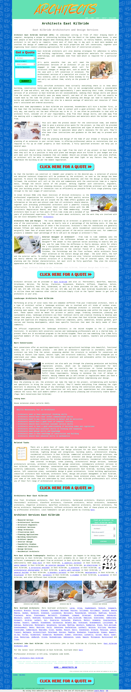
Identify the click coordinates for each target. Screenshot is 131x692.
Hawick (86, 637)
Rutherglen (28, 625)
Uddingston (68, 637)
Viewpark (112, 608)
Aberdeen (112, 627)
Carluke (62, 625)
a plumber (74, 575)
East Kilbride (60, 282)
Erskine (94, 630)
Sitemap (15, 675)
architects (57, 51)
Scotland (51, 608)
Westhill (80, 625)
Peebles (71, 632)
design (104, 176)
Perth (49, 627)
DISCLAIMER (112, 18)
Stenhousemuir (20, 627)
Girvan (99, 635)
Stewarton (47, 635)
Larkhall (82, 627)
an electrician (91, 565)
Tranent (17, 632)
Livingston (56, 613)
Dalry (74, 630)
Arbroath (92, 613)
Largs (72, 608)
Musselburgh (80, 613)
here (92, 510)
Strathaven (99, 615)
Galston (92, 627)
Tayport (25, 623)
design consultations (24, 476)
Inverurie (54, 620)
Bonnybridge (60, 618)
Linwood (75, 615)
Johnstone (58, 627)
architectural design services (90, 462)
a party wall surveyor (69, 570)
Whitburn (18, 618)
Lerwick (105, 610)
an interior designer (55, 565)
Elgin (99, 625)
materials (99, 128)
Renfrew (70, 625)
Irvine (44, 637)
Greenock (45, 613)
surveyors (47, 575)
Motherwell (40, 625)
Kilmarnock (35, 635)
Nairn (106, 635)
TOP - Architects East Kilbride (28, 658)
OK (107, 691)
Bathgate (27, 632)
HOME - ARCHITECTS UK (65, 667)
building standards (42, 155)
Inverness (77, 635)
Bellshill (52, 615)
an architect (70, 65)
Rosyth (67, 630)
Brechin (27, 610)
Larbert (37, 620)
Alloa (79, 608)
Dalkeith (35, 613)
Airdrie (28, 620)
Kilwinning (48, 618)
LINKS (92, 18)
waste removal (20, 565)
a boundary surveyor (57, 572)
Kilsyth (112, 613)
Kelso (28, 615)
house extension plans (84, 476)
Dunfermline (70, 627)
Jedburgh (35, 637)
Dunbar (25, 613)
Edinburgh (111, 615)
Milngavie (95, 637)
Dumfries (103, 613)
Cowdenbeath (90, 608)
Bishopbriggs (55, 637)
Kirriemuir (95, 610)
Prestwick (18, 615)
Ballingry (68, 613)
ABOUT (98, 18)
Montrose (40, 627)
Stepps (104, 632)
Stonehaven (46, 623)
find (22, 500)
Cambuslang (111, 618)
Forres (36, 610)
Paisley (73, 610)
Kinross (62, 632)
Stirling (102, 627)
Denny (31, 627)
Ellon (51, 630)
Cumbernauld (31, 630)
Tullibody (83, 610)
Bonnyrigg (24, 637)
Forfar (25, 635)
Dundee (59, 630)
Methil (87, 620)
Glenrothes (99, 618)
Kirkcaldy (65, 620)
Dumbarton (90, 625)
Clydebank (64, 615)
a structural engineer (39, 568)
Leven (78, 637)
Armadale (96, 620)
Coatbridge (19, 630)
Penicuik (104, 630)
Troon (16, 639)
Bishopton (81, 632)
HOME (86, 18)
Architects (48, 217)
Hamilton (88, 618)
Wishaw (17, 623)
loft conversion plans (33, 471)
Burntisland (107, 637)
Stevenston (84, 630)
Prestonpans (39, 615)
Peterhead (52, 632)
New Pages (22, 675)
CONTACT (104, 18)
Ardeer (68, 635)
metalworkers (91, 572)
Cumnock (35, 623)
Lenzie (113, 630)
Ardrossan (83, 623)
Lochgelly (88, 635)
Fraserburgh (93, 632)
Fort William (110, 625)
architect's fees (89, 233)
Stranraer (86, 615)
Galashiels (51, 625)
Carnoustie (58, 623)
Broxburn (18, 610)
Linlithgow (108, 623)
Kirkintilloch (39, 632)
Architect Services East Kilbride (37, 515)
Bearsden (43, 630)
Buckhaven (58, 635)
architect (77, 40)
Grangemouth (95, 623)
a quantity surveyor (72, 563)
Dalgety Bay (70, 623)
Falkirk (101, 608)
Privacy (115, 675)
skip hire (37, 563)
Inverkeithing (109, 620)
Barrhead (64, 610)
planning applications (69, 469)
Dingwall (18, 620)
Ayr (45, 620)
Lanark (27, 618)
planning (48, 186)
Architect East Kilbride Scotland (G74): (34, 35)
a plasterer (74, 568)
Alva (16, 637)
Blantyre (77, 620)
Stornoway (54, 610)
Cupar (113, 635)
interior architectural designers (99, 256)
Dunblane (36, 618)
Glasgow (44, 610)
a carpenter (103, 575)
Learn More (99, 691)
